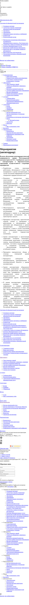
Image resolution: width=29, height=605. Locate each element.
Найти (2, 72)
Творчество (9, 121)
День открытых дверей (12, 84)
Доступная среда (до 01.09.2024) (12, 338)
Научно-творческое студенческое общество (15, 406)
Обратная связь (4, 448)
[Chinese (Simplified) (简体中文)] (9, 67)
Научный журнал (14, 120)
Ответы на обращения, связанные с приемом (15, 362)
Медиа (5, 125)
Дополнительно (7, 129)
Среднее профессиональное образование (17, 90)
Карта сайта (3, 400)
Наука (8, 118)
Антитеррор (9, 137)
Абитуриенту (7, 82)
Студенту (5, 96)
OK (15, 486)
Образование (6, 32)
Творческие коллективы (9, 414)
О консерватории (8, 75)
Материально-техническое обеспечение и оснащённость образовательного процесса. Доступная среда (15, 327)
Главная (5, 143)
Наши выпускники (11, 76)
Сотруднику (6, 104)
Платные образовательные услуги (12, 46)
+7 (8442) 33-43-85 (5, 454)
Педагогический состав (9, 37)
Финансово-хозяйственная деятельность (14, 47)
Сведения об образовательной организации (12, 23)
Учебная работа (10, 98)
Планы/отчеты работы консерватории (16, 78)
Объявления (9, 109)
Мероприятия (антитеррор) (10, 145)
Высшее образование (12, 92)
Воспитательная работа (12, 100)
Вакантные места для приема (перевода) (17, 516)
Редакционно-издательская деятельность (17, 117)
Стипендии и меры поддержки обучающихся (15, 44)
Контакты (6, 128)
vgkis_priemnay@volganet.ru (7, 458)
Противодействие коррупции (14, 132)
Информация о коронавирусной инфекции (15, 428)
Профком (9, 107)
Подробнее (11, 486)
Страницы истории (8, 348)
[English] (8, 65)
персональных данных (6, 481)
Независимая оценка (12, 140)
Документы (6, 30)
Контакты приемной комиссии (14, 89)
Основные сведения (8, 26)
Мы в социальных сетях (13, 126)
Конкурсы (9, 123)
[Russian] (2, 65)
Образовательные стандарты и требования (15, 34)
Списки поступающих (12, 95)
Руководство (6, 35)
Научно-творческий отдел (13, 112)
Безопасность (10, 131)
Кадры (8, 106)
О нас (4, 394)
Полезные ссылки (11, 139)
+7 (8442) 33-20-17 (5, 456)
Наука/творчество (5, 402)
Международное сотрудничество (12, 52)
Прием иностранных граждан (14, 93)
